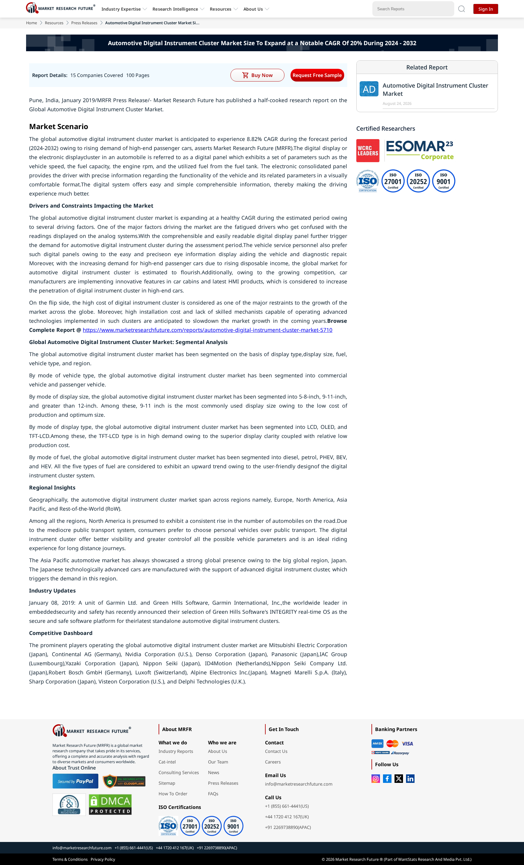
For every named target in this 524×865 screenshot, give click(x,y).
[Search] (461, 8)
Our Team (218, 762)
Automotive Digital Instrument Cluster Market (435, 89)
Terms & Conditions (70, 859)
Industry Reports (176, 751)
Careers (273, 762)
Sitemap (167, 783)
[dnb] (69, 804)
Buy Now (262, 75)
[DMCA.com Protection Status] (110, 804)
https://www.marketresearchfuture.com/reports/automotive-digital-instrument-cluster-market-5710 (207, 329)
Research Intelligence (175, 9)
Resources (54, 22)
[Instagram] (375, 778)
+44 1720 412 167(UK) (287, 817)
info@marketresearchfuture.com (298, 784)
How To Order (173, 794)
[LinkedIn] (410, 778)
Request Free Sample (317, 75)
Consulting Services (179, 772)
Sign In (486, 9)
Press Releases (84, 22)
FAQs (213, 794)
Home (31, 22)
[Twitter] (399, 778)
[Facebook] (387, 778)
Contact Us (276, 751)
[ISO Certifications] (201, 823)
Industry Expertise (121, 9)
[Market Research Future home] (62, 9)
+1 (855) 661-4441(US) (287, 806)
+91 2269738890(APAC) (288, 827)
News (213, 772)
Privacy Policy (103, 859)
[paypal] (75, 781)
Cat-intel (167, 762)
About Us (253, 9)
